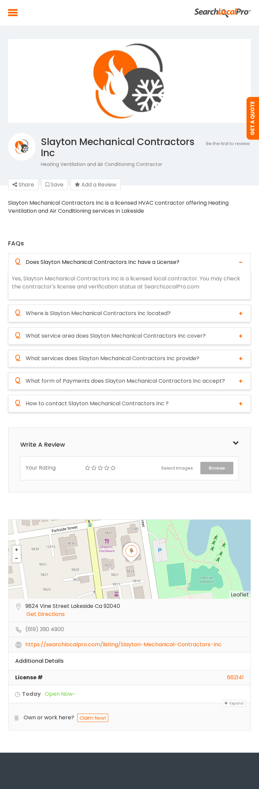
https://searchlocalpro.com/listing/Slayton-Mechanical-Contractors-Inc (123, 644)
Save (56, 184)
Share (25, 184)
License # (29, 677)
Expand (236, 703)
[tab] (129, 262)
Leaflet (240, 594)
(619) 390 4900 (44, 629)
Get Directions (45, 614)
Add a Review (98, 184)
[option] (129, 81)
